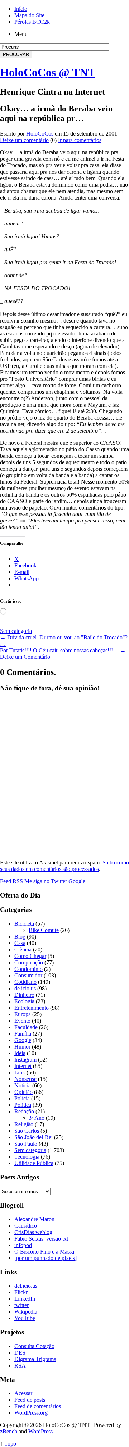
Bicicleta (24, 924)
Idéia (19, 1053)
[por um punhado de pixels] (45, 1258)
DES (19, 1353)
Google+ (78, 881)
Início (20, 9)
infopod (23, 1245)
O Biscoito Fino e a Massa (44, 1252)
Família (22, 1034)
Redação (24, 1111)
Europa (22, 1014)
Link (19, 1072)
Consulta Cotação (34, 1346)
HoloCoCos (39, 134)
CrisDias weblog (33, 1232)
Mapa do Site (29, 15)
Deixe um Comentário (25, 657)
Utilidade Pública (33, 1163)
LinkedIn (24, 1299)
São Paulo (25, 1144)
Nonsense (25, 1079)
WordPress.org (31, 1413)
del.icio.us (25, 1286)
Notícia (22, 1085)
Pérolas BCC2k (32, 22)
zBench (8, 1431)
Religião (23, 1124)
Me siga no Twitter (45, 881)
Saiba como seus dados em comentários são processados (64, 865)
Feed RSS (11, 881)
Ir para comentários (79, 140)
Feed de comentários (37, 1406)
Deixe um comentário (24, 140)
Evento (22, 1021)
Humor (22, 1047)
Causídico (25, 1226)
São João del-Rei (33, 1137)
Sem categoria (16, 631)
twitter (21, 1305)
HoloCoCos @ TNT (47, 72)
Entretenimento (31, 1008)
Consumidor (28, 975)
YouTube (24, 1318)
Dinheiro (24, 995)
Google (22, 1040)
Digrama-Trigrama (35, 1359)
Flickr (21, 1292)
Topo (10, 1444)
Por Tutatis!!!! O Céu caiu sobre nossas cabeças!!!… (63, 650)
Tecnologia (26, 1157)
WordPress (40, 1431)
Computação (28, 962)
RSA (20, 1365)
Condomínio (28, 969)
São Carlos (26, 1131)
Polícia (22, 1098)
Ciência (23, 949)
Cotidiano (25, 982)
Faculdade (26, 1027)
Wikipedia (25, 1312)
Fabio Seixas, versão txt (41, 1239)
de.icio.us (25, 988)
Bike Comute (44, 930)
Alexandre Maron (34, 1219)
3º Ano (36, 1118)
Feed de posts (29, 1400)
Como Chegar (30, 956)
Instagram (25, 1059)
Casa (19, 943)
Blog (19, 937)
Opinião (23, 1092)
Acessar (23, 1393)
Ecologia (24, 1001)
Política (22, 1105)
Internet (23, 1066)
